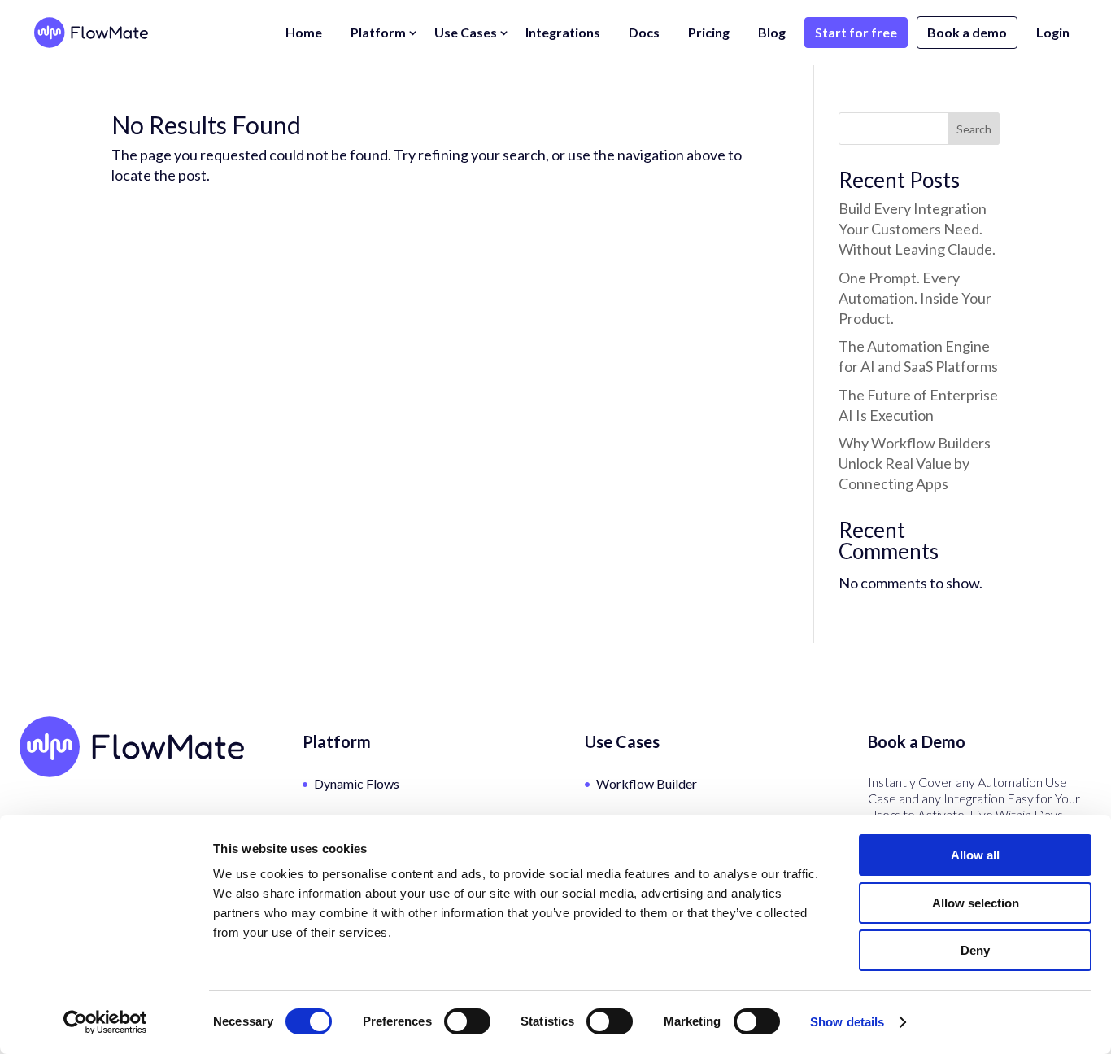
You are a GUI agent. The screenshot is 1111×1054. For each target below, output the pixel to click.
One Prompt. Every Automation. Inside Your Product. (915, 298)
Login (1053, 32)
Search (973, 129)
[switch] (467, 1021)
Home (303, 32)
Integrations (562, 32)
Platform (378, 32)
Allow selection (975, 903)
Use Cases (465, 32)
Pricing (709, 32)
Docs (644, 32)
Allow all (975, 855)
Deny (975, 950)
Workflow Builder (646, 783)
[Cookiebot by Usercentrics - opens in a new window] (105, 1022)
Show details (847, 1022)
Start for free (856, 32)
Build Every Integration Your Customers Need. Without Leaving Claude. (917, 228)
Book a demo (967, 32)
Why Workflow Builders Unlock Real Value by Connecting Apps (915, 463)
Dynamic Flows (356, 783)
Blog (772, 32)
